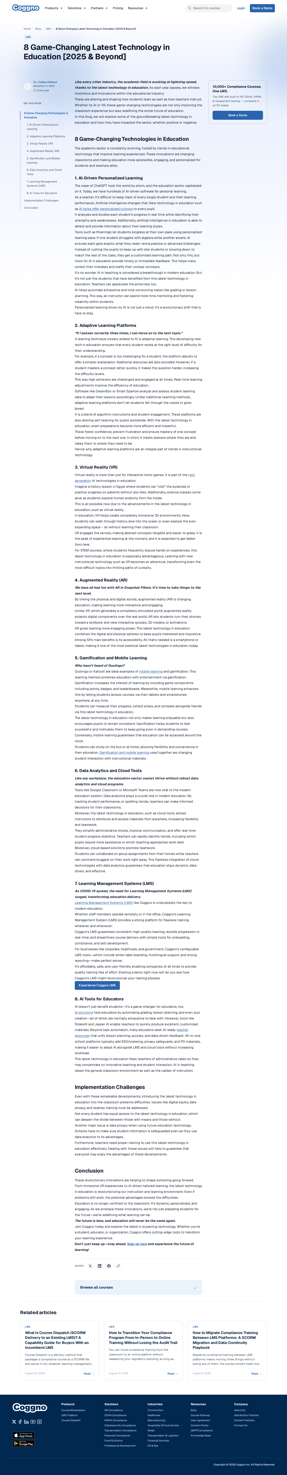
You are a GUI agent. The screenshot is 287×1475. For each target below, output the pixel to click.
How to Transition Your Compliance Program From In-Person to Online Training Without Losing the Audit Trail (143, 1337)
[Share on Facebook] (109, 1266)
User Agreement (200, 1420)
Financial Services (158, 1440)
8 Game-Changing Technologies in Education (46, 115)
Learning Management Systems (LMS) (104, 903)
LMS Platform (69, 1415)
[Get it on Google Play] (31, 1443)
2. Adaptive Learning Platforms (46, 136)
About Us (239, 1410)
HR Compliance (113, 1410)
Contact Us (240, 1425)
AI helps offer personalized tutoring (106, 209)
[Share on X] (90, 1266)
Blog (38, 28)
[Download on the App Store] (31, 1435)
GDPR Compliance (202, 1430)
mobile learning (151, 671)
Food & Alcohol (113, 1440)
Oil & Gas (153, 1445)
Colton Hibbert (47, 82)
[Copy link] (118, 1266)
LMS (48, 28)
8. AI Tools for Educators (42, 193)
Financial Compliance (117, 1435)
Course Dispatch (71, 1420)
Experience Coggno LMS (97, 985)
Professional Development (120, 1445)
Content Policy (200, 1425)
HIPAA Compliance (115, 1420)
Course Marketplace (73, 1410)
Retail (151, 1430)
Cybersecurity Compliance (120, 1425)
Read (89, 1373)
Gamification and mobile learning (124, 752)
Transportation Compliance (120, 1430)
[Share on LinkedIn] (99, 1266)
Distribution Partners (246, 1415)
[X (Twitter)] (14, 1422)
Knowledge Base (201, 1435)
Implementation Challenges (41, 200)
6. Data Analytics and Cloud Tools (44, 172)
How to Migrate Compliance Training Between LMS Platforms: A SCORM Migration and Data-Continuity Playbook (225, 1340)
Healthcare (154, 1415)
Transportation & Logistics (163, 1435)
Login (241, 8)
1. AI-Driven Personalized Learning (42, 127)
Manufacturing (156, 1420)
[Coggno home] (25, 8)
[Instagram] (39, 1421)
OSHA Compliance (115, 1415)
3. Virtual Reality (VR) (40, 143)
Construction (155, 1410)
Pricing (118, 8)
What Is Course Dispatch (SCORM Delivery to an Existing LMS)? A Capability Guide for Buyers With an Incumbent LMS (57, 1340)
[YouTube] (32, 1421)
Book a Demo (262, 8)
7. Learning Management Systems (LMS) (42, 184)
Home (27, 28)
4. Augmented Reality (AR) (43, 151)
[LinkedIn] (26, 1421)
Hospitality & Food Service (163, 1425)
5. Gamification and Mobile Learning (43, 160)
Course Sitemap (200, 1415)
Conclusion (31, 207)
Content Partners (244, 1420)
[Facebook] (20, 1421)
